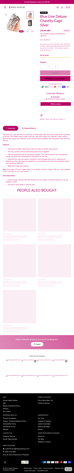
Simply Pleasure (13, 468)
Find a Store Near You (45, 400)
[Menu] (5, 7)
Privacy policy (38, 468)
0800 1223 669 (10, 452)
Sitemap (5, 429)
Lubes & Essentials (44, 424)
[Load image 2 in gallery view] (30, 23)
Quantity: (43, 62)
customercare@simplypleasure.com (17, 449)
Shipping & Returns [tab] (30, 128)
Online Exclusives (44, 403)
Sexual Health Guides (10, 400)
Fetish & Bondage (44, 426)
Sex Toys (41, 418)
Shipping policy (59, 468)
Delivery (5, 408)
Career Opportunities (10, 439)
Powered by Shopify (9, 470)
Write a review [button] (56, 104)
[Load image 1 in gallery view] (30, 15)
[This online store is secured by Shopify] (25, 462)
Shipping (53, 33)
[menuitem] (19, 400)
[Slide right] (32, 31)
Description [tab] (11, 128)
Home (42, 119)
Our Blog (41, 439)
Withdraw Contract (44, 442)
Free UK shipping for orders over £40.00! (37, 2)
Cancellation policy (42, 470)
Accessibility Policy (9, 424)
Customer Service (9, 436)
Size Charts (7, 411)
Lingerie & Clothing (44, 421)
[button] (58, 7)
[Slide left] (28, 31)
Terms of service (48, 468)
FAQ (4, 403)
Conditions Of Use (9, 426)
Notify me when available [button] (56, 79)
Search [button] (38, 344)
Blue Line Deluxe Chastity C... (56, 119)
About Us (41, 436)
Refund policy (28, 468)
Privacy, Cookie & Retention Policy (14, 421)
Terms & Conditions (9, 418)
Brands (40, 429)
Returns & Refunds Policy (11, 406)
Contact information (30, 470)
